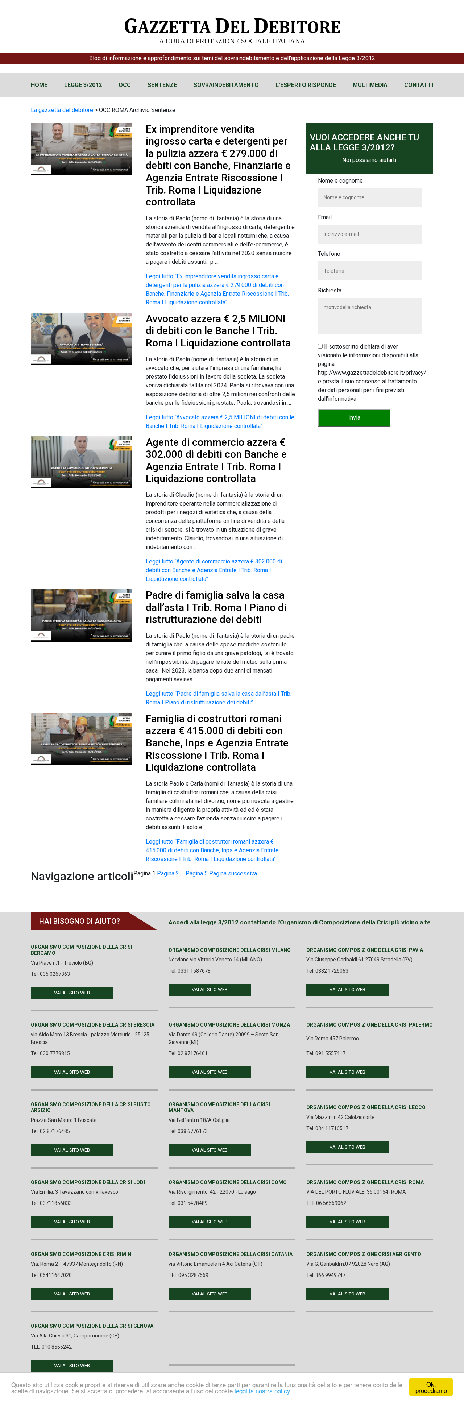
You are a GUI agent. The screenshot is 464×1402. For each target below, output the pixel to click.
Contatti (418, 85)
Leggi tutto (214, 570)
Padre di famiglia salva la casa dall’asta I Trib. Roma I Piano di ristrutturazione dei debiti (216, 607)
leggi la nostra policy (262, 1390)
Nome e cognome (340, 180)
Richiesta (329, 290)
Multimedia (370, 85)
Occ (125, 85)
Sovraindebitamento (226, 85)
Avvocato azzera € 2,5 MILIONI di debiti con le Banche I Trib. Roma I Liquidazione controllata (218, 331)
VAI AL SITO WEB (72, 992)
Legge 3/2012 (83, 85)
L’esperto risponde (306, 85)
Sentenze (162, 85)
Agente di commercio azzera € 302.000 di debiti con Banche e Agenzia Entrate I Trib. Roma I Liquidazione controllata (216, 460)
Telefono (329, 253)
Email (325, 217)
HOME (39, 85)
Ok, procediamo (431, 1387)
